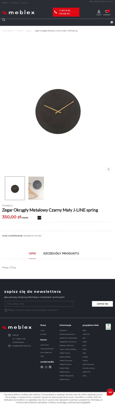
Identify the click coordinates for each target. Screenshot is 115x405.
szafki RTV (87, 372)
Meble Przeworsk (66, 361)
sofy (84, 338)
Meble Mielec (64, 368)
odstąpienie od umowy (68, 342)
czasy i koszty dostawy (68, 349)
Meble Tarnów (65, 353)
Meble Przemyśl (65, 364)
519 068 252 (64, 14)
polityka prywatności (67, 334)
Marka (25, 217)
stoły (84, 353)
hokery (85, 361)
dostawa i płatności (67, 345)
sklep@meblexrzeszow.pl (102, 1)
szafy (84, 376)
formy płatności (46, 352)
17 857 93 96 (64, 10)
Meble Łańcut (65, 379)
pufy (84, 345)
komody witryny (89, 368)
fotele (85, 342)
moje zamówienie (47, 349)
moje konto (44, 345)
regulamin (63, 330)
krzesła (85, 357)
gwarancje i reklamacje (68, 338)
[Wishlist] (106, 11)
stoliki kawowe (88, 364)
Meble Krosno (65, 372)
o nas (42, 330)
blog (84, 330)
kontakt (43, 334)
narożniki (86, 334)
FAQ (42, 356)
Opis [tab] (32, 253)
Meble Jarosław (65, 357)
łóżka (85, 349)
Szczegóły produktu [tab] (61, 253)
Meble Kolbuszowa (66, 376)
